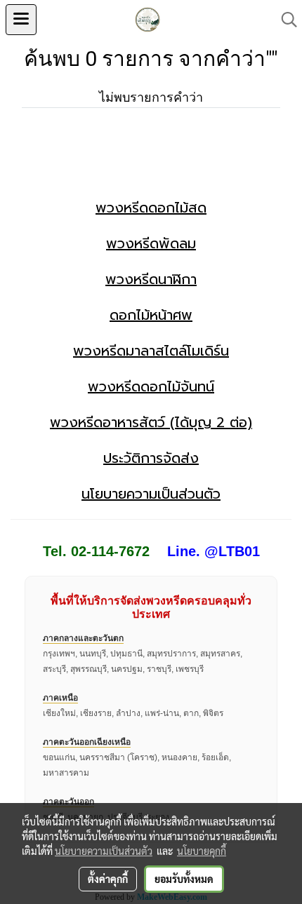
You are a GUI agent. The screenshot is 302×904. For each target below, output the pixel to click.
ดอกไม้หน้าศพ (151, 314)
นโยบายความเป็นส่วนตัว (151, 493)
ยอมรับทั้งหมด (184, 878)
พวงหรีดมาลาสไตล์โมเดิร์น (151, 350)
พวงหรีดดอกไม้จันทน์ (151, 386)
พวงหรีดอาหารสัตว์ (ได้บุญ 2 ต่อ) (151, 422)
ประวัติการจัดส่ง (151, 457)
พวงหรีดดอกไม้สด (151, 207)
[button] (284, 19)
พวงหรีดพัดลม (151, 243)
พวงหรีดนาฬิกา (151, 279)
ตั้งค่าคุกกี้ (108, 878)
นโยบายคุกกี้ (201, 850)
